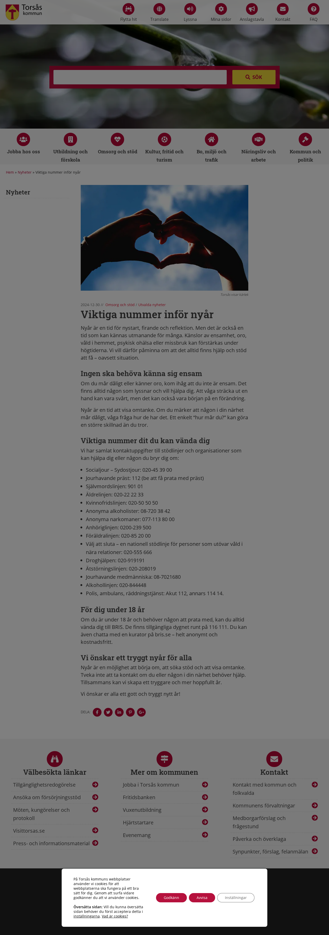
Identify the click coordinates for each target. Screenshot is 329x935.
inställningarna (87, 916)
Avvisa (202, 897)
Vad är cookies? (115, 916)
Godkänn (171, 897)
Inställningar (236, 897)
